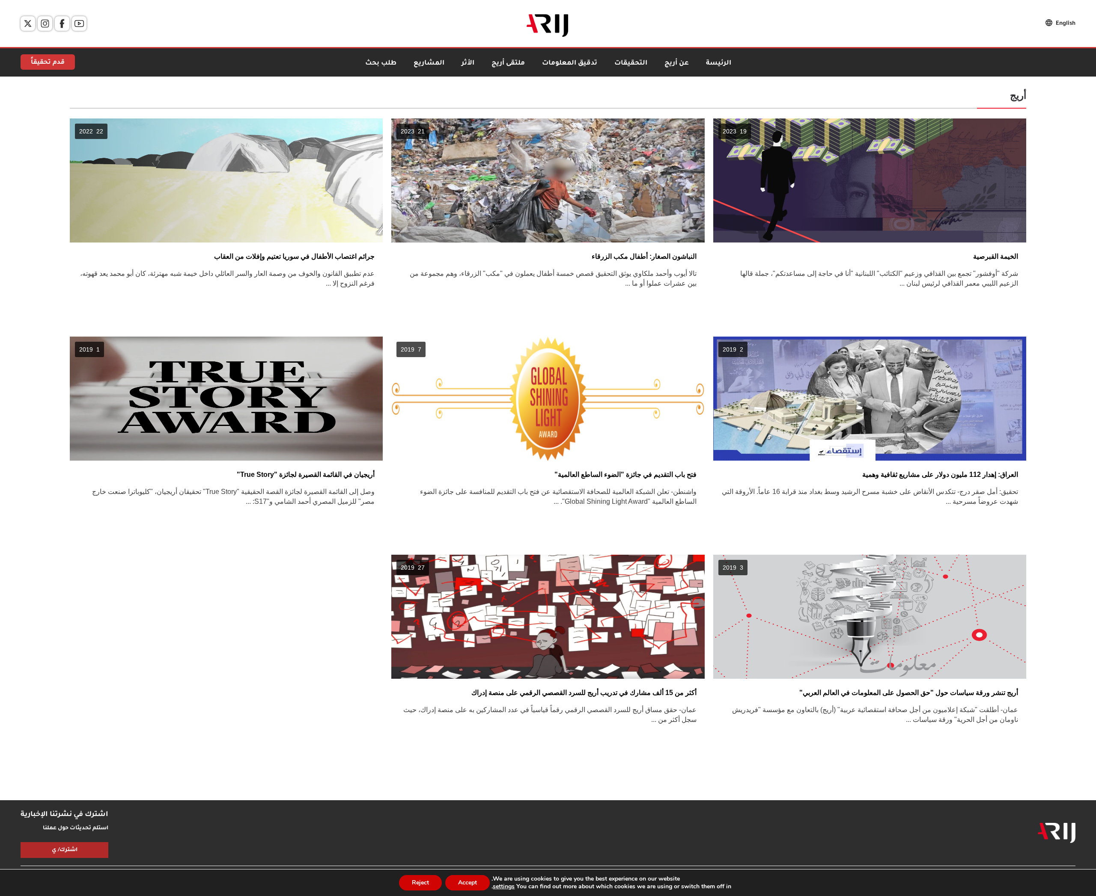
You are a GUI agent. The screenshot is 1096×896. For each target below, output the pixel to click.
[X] (28, 23)
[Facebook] (62, 23)
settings (504, 886)
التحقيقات (630, 63)
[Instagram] (45, 23)
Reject (420, 882)
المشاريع (429, 63)
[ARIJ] (1056, 833)
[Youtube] (79, 23)
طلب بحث (380, 63)
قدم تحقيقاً (48, 62)
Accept (467, 882)
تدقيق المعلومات (569, 63)
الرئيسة (718, 63)
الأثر (468, 63)
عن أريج (676, 63)
